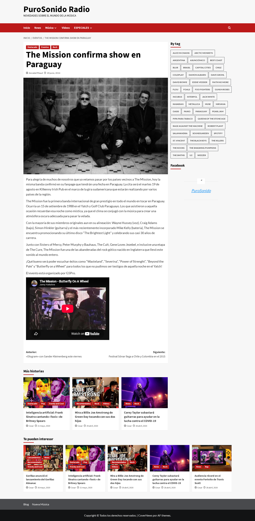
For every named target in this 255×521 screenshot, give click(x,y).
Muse (208, 104)
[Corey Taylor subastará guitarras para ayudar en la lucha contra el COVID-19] (144, 392)
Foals (186, 89)
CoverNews (145, 515)
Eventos (45, 47)
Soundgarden (201, 133)
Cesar (31, 425)
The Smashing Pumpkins (202, 148)
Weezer (201, 155)
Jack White (208, 96)
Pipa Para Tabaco (183, 118)
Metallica (194, 104)
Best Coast (216, 60)
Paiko (187, 111)
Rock (55, 47)
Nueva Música (40, 504)
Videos (66, 28)
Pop (43, 403)
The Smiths (179, 155)
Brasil (186, 67)
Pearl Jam (217, 111)
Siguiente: (137, 354)
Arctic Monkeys (203, 53)
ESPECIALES (81, 28)
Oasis (176, 111)
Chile (219, 67)
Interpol (192, 96)
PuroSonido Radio (56, 9)
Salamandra (180, 133)
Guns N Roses (222, 89)
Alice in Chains (181, 53)
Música (49, 28)
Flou (175, 89)
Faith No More (220, 82)
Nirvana (221, 104)
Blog (26, 504)
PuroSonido (201, 190)
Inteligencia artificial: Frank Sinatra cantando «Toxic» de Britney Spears (44, 417)
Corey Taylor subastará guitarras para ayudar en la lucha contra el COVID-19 (142, 417)
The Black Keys (198, 140)
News (37, 28)
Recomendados (83, 403)
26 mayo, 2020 (44, 487)
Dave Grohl (217, 75)
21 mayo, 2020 (44, 425)
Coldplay (178, 75)
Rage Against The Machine (188, 126)
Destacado (32, 47)
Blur (175, 67)
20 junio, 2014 (53, 73)
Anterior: (54, 354)
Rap (207, 466)
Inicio (26, 28)
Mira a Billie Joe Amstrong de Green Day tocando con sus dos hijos (95, 417)
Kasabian (178, 104)
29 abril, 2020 (92, 425)
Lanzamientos (34, 457)
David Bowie (180, 82)
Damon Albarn (197, 75)
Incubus (177, 96)
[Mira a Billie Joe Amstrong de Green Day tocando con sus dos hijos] (95, 392)
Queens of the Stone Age (212, 118)
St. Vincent (179, 140)
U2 (191, 155)
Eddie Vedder (199, 82)
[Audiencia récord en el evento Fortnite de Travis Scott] (212, 458)
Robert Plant (215, 126)
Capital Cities (203, 67)
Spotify (218, 133)
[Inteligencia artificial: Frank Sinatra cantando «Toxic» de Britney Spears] (46, 392)
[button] (229, 28)
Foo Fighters (202, 89)
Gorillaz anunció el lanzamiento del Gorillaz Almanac (40, 479)
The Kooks (178, 148)
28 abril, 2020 (141, 425)
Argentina (179, 60)
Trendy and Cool (56, 403)
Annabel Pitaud (36, 73)
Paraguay (201, 111)
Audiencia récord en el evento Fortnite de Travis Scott (209, 479)
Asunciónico (197, 60)
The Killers (217, 140)
